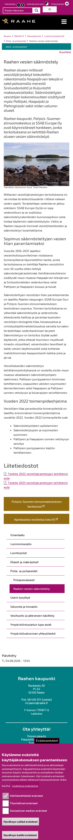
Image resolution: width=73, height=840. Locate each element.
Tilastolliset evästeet (24, 803)
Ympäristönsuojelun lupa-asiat (30, 624)
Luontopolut (18, 553)
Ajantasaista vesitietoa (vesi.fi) (34, 519)
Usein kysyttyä (20, 597)
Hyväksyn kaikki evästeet (20, 835)
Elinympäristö (34, 36)
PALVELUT (19, 36)
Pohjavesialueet (24, 580)
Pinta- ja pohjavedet (16, 41)
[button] (64, 22)
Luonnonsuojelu (20, 544)
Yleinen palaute (36, 736)
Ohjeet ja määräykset (24, 562)
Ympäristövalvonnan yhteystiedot (33, 633)
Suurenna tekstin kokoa (23, 5)
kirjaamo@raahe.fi (36, 703)
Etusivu (7, 36)
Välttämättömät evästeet (26, 795)
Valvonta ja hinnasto (23, 606)
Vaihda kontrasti (35, 4)
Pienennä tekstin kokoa (18, 5)
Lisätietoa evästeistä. (25, 785)
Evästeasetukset (47, 740)
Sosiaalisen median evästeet (28, 810)
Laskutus (36, 713)
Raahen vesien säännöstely (31, 588)
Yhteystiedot (57, 4)
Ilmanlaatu (17, 535)
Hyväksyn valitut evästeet (20, 821)
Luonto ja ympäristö (54, 36)
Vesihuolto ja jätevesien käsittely (32, 615)
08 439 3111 (34, 699)
